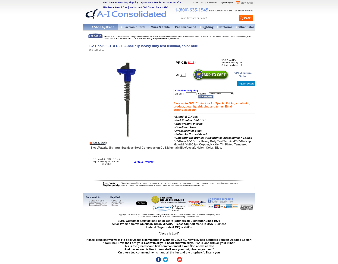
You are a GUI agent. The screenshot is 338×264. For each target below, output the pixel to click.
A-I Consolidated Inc (146, 214)
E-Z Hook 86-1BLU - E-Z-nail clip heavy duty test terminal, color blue (106, 161)
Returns (114, 205)
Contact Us (212, 2)
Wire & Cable (160, 27)
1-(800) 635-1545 (191, 10)
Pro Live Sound (185, 27)
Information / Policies (97, 205)
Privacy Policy (117, 203)
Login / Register (226, 2)
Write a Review (96, 50)
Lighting (208, 27)
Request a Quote (246, 84)
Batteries (225, 27)
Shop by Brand (104, 27)
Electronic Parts (134, 27)
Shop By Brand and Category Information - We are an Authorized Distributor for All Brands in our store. (156, 36)
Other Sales (246, 27)
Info (202, 2)
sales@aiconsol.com (185, 110)
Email (241, 10)
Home (195, 2)
